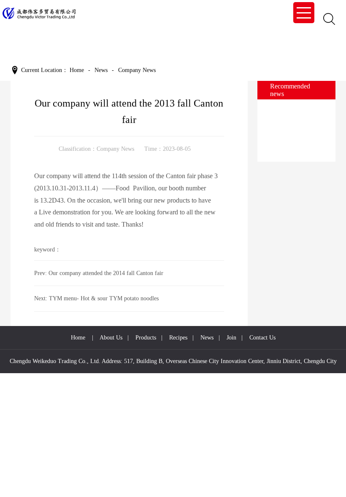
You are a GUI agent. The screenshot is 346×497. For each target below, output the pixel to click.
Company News (115, 149)
